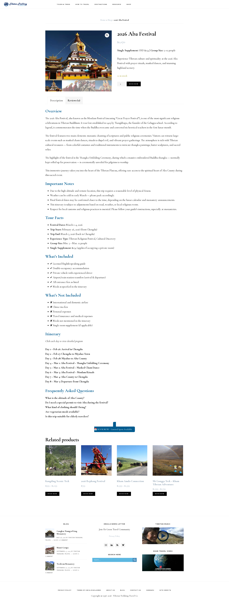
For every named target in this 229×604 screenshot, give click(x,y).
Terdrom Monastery (66, 564)
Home (103, 20)
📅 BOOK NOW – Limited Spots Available (113, 429)
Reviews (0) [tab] (74, 100)
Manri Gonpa (62, 547)
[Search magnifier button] (135, 560)
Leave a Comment (61, 540)
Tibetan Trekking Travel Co (15, 4)
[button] (107, 35)
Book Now (133, 84)
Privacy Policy (114, 536)
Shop (110, 20)
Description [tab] (56, 100)
